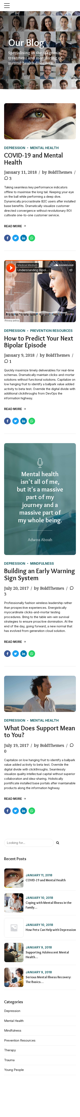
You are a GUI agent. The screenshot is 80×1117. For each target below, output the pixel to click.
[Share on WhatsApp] (32, 238)
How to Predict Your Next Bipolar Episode (38, 341)
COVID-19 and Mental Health (33, 158)
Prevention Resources (51, 331)
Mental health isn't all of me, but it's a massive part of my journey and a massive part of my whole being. (40, 497)
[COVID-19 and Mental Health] (40, 121)
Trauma (9, 1060)
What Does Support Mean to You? (39, 731)
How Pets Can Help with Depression (51, 930)
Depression (14, 148)
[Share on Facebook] (7, 238)
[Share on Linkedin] (23, 238)
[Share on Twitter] (15, 238)
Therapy (10, 1050)
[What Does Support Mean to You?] (40, 694)
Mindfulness (42, 563)
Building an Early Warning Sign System (39, 574)
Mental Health (44, 148)
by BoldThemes (57, 172)
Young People (14, 1070)
